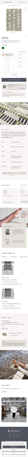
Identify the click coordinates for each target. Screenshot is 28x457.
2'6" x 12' (7, 58)
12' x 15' (8, 69)
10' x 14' (20, 65)
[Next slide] (25, 185)
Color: (4, 45)
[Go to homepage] (8, 2)
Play (14, 409)
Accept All (14, 446)
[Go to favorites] (22, 2)
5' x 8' (20, 58)
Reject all (14, 449)
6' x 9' (7, 62)
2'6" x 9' (20, 54)
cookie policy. (22, 444)
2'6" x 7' (7, 54)
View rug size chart (22, 51)
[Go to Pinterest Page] (17, 436)
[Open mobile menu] (2, 2)
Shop (9, 5)
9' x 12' (8, 65)
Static (19, 5)
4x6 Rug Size (13, 5)
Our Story (4, 391)
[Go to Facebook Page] (10, 436)
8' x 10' (20, 62)
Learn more (10, 86)
